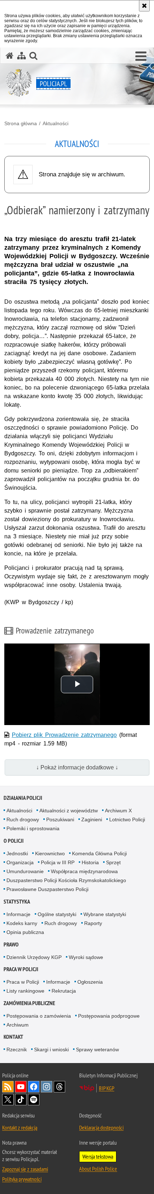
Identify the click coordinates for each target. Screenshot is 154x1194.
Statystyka (17, 901)
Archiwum (17, 1025)
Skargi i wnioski (51, 1049)
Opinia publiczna (25, 932)
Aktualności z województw (68, 810)
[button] (140, 56)
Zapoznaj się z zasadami (25, 1169)
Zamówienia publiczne (29, 1003)
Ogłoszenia (90, 982)
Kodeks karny (21, 923)
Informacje (18, 914)
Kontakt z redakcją (19, 1127)
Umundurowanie (25, 871)
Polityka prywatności (22, 1179)
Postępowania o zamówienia (38, 1016)
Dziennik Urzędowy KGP (34, 957)
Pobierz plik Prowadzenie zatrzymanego (64, 735)
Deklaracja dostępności (101, 1127)
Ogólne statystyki (57, 914)
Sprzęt (113, 862)
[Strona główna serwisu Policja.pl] (10, 55)
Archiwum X (118, 810)
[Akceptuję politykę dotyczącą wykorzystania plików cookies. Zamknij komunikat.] (144, 5)
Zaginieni (91, 819)
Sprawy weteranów (97, 1049)
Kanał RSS (8, 1086)
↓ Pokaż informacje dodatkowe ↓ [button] (77, 767)
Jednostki (17, 853)
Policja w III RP (57, 862)
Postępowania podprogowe (109, 1016)
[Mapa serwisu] (21, 55)
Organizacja (20, 862)
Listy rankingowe (25, 991)
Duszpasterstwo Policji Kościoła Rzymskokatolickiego (66, 880)
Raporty (93, 923)
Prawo (11, 944)
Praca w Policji (21, 969)
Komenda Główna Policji (99, 853)
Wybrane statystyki (104, 914)
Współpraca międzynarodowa (84, 871)
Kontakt (13, 1037)
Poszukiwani (60, 819)
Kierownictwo (50, 853)
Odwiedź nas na (21, 1086)
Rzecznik (16, 1049)
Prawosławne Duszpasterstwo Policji (47, 889)
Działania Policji (23, 798)
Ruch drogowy (22, 819)
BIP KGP (106, 1088)
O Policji (14, 841)
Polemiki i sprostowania (32, 828)
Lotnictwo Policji (127, 819)
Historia (90, 862)
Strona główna (20, 123)
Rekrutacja (64, 991)
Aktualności (55, 123)
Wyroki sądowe (86, 957)
